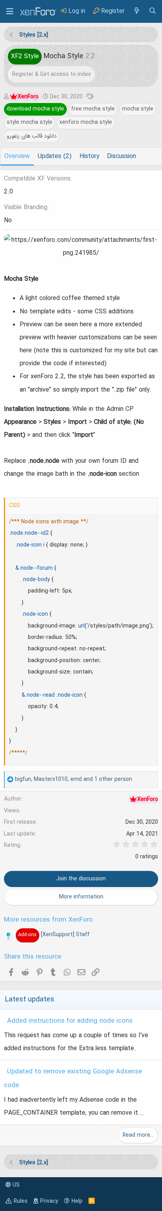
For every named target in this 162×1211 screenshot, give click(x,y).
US (15, 1185)
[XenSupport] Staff (53, 934)
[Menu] (10, 11)
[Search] (152, 11)
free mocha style (93, 109)
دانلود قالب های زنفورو (32, 136)
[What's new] (136, 11)
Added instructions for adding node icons (70, 1021)
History (89, 156)
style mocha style (29, 122)
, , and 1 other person (73, 779)
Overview (17, 156)
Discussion (121, 156)
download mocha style (35, 109)
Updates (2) (55, 156)
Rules (21, 1201)
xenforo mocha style (85, 122)
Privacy (49, 1201)
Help (77, 1201)
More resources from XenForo (48, 920)
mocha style (137, 109)
